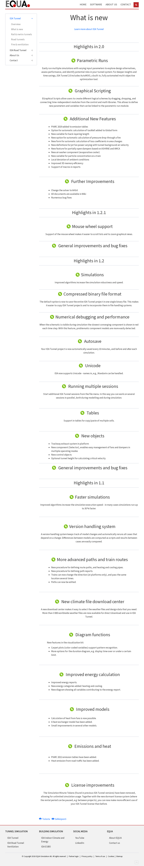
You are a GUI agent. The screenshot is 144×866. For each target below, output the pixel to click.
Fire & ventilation (20, 44)
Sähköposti (60, 819)
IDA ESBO (46, 846)
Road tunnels (18, 39)
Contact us (114, 842)
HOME (83, 4)
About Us (14, 55)
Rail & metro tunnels (21, 34)
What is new (17, 29)
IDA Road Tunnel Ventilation (15, 844)
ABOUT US (111, 4)
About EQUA (115, 837)
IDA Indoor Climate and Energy (52, 839)
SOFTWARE (96, 4)
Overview (16, 24)
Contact (14, 60)
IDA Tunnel (15, 18)
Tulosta (46, 819)
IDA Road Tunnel (18, 50)
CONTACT (126, 4)
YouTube (79, 837)
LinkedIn (79, 842)
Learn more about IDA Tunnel (89, 29)
